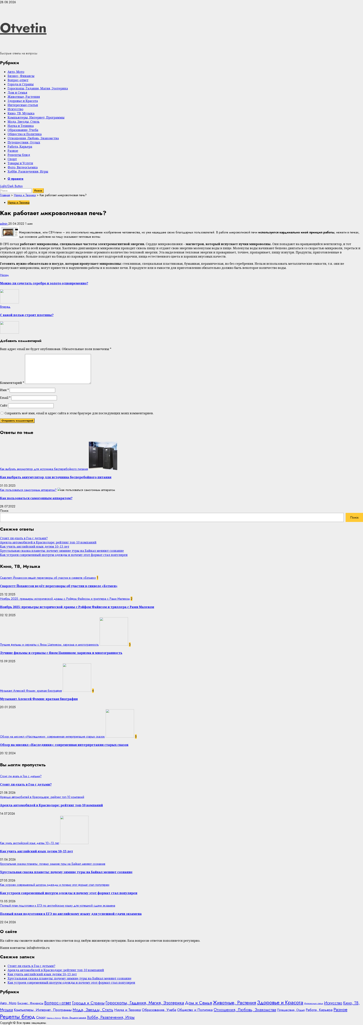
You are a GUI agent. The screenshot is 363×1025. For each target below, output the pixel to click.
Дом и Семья (17, 92)
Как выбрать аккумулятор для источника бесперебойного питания (44, 469)
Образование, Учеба (23, 130)
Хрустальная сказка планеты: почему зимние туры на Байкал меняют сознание (62, 551)
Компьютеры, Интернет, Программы (36, 117)
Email (5, 398)
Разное (13, 151)
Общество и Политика (25, 134)
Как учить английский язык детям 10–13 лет (34, 546)
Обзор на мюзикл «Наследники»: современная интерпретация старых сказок (52, 736)
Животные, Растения (24, 97)
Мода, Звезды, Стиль (24, 122)
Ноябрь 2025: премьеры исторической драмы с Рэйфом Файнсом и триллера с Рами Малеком (65, 599)
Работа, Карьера (20, 146)
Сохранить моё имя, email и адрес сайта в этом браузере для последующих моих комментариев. (79, 413)
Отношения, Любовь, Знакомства (33, 138)
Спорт (12, 159)
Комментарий (12, 383)
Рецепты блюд (19, 155)
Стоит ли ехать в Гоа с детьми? (24, 538)
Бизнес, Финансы (21, 76)
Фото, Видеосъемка (23, 167)
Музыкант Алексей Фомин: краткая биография (31, 690)
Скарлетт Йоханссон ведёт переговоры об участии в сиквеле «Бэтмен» (48, 578)
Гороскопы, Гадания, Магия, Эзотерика (38, 88)
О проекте (15, 179)
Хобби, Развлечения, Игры (28, 171)
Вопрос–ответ (18, 80)
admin (4, 224)
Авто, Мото (16, 72)
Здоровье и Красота (23, 101)
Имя (4, 390)
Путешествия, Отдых (24, 142)
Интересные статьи (23, 105)
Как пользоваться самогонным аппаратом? (28, 490)
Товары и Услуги (20, 163)
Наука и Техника (21, 126)
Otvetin (23, 28)
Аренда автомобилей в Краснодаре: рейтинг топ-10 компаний (48, 542)
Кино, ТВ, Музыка (21, 113)
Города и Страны (21, 84)
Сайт (3, 405)
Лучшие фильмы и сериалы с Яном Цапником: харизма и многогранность (49, 644)
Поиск (4, 511)
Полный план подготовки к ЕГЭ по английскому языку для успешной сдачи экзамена (57, 905)
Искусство (15, 109)
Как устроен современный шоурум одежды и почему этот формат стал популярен (64, 555)
